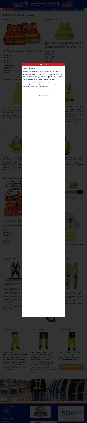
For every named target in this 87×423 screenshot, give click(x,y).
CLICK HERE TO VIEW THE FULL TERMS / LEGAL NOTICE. (37, 82)
